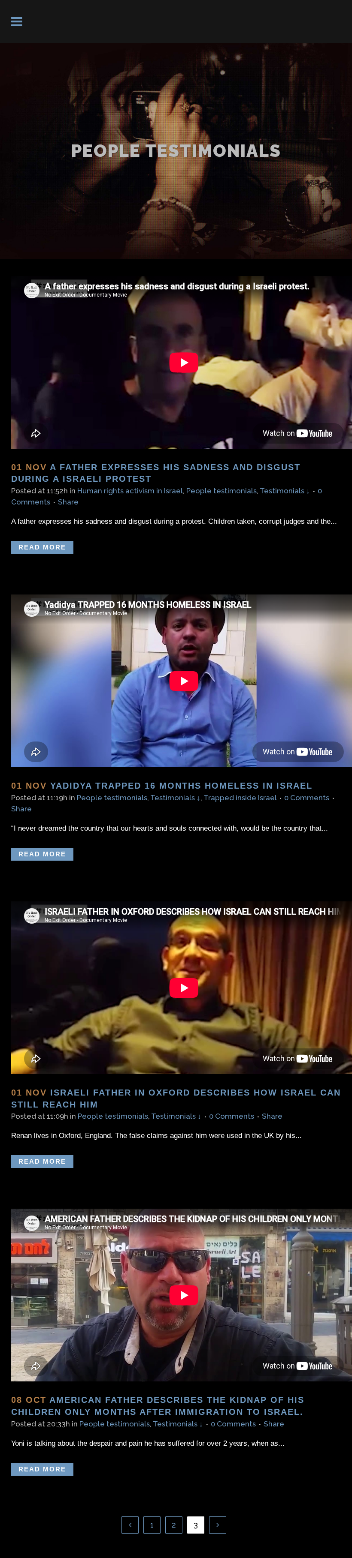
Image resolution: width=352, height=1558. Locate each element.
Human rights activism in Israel (130, 490)
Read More (42, 547)
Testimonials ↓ (285, 490)
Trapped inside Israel (239, 797)
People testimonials (221, 490)
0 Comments (306, 797)
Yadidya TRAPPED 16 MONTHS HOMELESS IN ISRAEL (181, 785)
